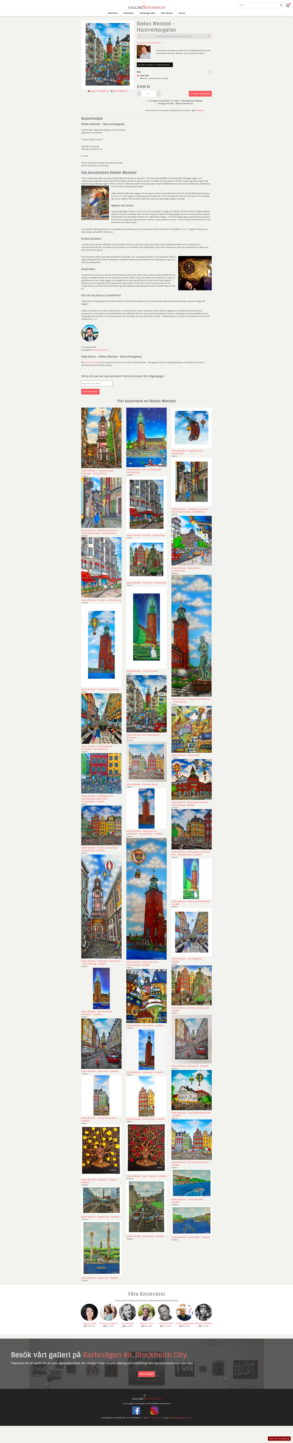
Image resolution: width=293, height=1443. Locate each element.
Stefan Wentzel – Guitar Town (185, 755)
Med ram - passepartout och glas (154, 78)
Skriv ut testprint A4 (99, 91)
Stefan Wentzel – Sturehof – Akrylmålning (101, 600)
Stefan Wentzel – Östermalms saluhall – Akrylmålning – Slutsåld (190, 804)
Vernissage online (147, 13)
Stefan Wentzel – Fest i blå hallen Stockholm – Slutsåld (96, 1013)
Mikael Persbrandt (203, 1323)
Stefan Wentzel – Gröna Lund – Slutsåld (99, 1278)
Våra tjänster (167, 13)
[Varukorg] (287, 5)
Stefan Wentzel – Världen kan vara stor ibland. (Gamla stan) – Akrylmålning (99, 532)
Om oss (182, 13)
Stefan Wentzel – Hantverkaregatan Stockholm (143, 736)
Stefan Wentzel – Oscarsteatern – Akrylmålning (186, 569)
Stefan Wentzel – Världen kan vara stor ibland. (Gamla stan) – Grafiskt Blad (189, 510)
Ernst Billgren (127, 1323)
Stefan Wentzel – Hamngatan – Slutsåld (145, 1236)
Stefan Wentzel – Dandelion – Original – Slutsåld (99, 1181)
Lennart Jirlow (146, 1323)
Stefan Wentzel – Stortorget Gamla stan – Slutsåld (190, 1164)
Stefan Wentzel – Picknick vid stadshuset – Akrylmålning (190, 700)
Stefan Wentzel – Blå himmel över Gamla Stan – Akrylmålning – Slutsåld (190, 853)
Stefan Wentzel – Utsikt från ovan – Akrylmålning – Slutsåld (143, 963)
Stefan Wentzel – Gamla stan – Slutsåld (189, 1066)
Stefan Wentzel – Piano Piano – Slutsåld (145, 1025)
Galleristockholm (91, 362)
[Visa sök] (281, 5)
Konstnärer (129, 13)
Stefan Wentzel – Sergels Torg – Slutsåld (100, 1216)
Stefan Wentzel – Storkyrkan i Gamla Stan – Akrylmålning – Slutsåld (101, 962)
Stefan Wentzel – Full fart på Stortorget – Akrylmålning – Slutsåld (100, 849)
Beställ (116, 465)
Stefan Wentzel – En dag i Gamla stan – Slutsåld (99, 1119)
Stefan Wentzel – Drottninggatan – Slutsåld (187, 960)
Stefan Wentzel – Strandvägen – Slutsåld (190, 1237)
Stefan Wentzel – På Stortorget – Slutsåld (145, 1119)
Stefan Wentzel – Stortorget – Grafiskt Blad (146, 582)
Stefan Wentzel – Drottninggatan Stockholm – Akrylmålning (96, 748)
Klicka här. (199, 110)
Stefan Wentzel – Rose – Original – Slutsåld (146, 1176)
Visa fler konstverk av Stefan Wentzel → (155, 65)
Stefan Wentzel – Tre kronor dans (141, 671)
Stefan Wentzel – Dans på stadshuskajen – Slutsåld (191, 903)
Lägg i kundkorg (201, 93)
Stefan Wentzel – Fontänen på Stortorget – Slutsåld (191, 1009)
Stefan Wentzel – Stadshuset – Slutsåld (144, 1072)
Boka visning (146, 1374)
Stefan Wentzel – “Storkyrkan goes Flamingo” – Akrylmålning (97, 472)
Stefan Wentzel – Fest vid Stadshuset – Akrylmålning (144, 471)
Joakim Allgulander (184, 1323)
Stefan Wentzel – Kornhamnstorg (141, 784)
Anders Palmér (165, 1323)
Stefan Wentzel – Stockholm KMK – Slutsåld (187, 1201)
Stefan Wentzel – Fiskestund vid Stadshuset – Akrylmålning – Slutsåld (144, 832)
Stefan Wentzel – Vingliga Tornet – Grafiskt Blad (187, 452)
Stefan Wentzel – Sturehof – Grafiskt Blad (145, 535)
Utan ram (144, 75)
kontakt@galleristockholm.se (180, 1417)
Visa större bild (120, 91)
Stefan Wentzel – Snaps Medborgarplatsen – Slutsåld (191, 1114)
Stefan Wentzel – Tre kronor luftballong (99, 689)
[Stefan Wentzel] (145, 52)
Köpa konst (113, 13)
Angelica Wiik (89, 1323)
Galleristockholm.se (100, 350)
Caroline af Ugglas (108, 1323)
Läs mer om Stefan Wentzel (149, 42)
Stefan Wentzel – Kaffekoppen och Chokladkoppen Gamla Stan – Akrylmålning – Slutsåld (97, 798)
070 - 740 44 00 (153, 1417)
